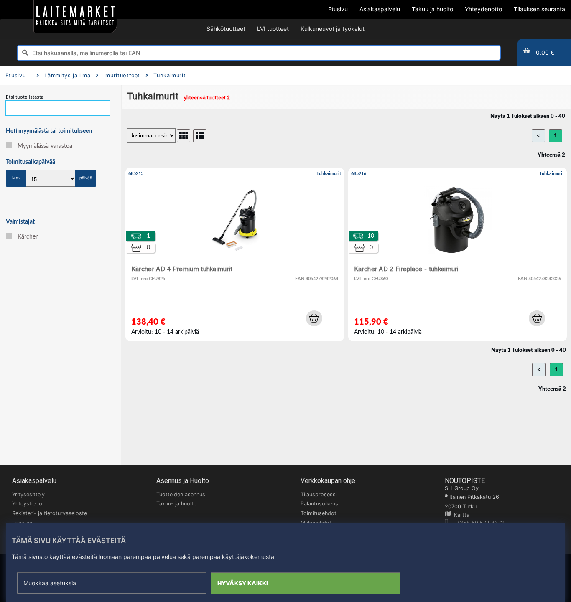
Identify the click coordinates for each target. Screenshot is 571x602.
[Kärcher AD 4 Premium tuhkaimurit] (234, 254)
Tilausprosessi (319, 494)
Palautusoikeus (319, 503)
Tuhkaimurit (169, 75)
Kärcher (28, 237)
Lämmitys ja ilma (67, 75)
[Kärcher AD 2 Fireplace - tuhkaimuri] (457, 254)
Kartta (460, 515)
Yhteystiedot (28, 503)
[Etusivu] (75, 16)
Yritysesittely (28, 494)
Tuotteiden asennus (180, 494)
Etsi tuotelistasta (24, 97)
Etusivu (15, 75)
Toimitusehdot (318, 513)
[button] (314, 318)
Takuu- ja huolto (176, 503)
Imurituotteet (122, 75)
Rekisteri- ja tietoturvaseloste (49, 513)
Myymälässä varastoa (45, 146)
